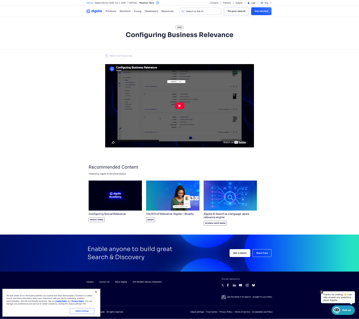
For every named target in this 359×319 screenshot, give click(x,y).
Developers (151, 11)
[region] (51, 303)
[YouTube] (240, 286)
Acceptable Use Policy (262, 312)
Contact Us (104, 282)
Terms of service (242, 312)
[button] (338, 297)
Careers (90, 282)
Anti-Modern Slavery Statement (147, 282)
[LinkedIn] (234, 286)
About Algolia (121, 282)
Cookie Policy (61, 301)
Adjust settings (197, 312)
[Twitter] (222, 286)
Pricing (137, 11)
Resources (167, 11)
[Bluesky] (253, 286)
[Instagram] (247, 286)
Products (111, 11)
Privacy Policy (226, 312)
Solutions (125, 11)
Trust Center (211, 312)
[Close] (96, 292)
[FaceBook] (228, 286)
